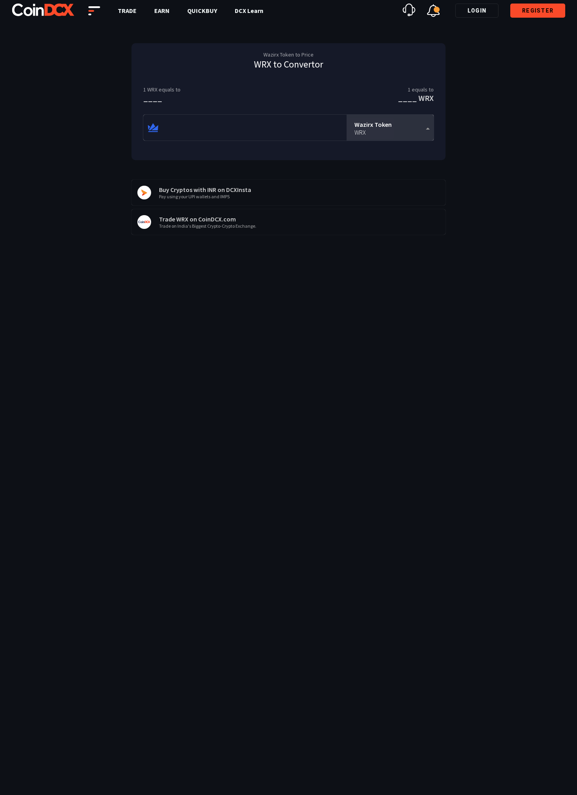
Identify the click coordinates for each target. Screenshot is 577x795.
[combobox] (390, 127)
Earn (162, 11)
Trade (127, 11)
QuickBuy (202, 11)
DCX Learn (249, 11)
